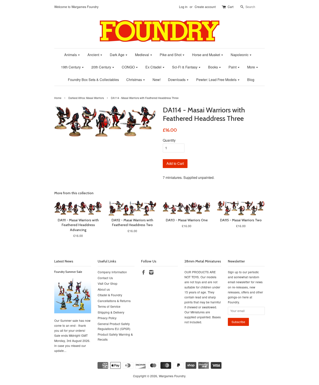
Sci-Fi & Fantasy (185, 67)
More (251, 67)
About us (104, 289)
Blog (250, 79)
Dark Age (117, 54)
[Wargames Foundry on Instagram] (151, 273)
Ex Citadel (153, 67)
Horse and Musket (206, 54)
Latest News (63, 261)
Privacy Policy (107, 318)
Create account (205, 7)
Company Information (112, 272)
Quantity (169, 140)
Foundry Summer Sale (68, 271)
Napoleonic (240, 54)
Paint (233, 67)
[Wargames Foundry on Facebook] (143, 273)
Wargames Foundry (172, 376)
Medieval (142, 54)
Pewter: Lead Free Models (216, 79)
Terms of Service (109, 306)
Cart (230, 7)
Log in (183, 7)
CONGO (129, 67)
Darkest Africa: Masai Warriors (86, 98)
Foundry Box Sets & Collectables (93, 79)
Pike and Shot (171, 54)
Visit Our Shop (107, 283)
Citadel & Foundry (110, 295)
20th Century (101, 67)
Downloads (177, 79)
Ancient (93, 54)
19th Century (71, 67)
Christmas (134, 79)
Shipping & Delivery (111, 312)
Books (213, 67)
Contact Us (105, 278)
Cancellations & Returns (114, 301)
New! (157, 79)
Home (57, 98)
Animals (71, 54)
